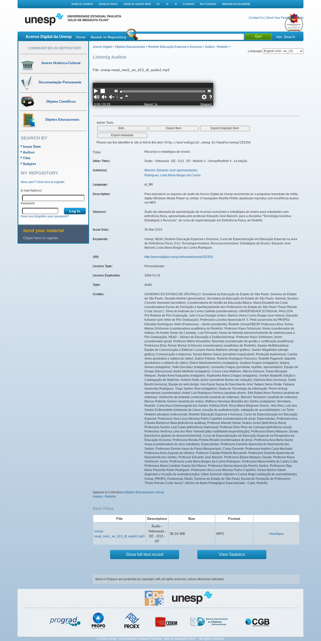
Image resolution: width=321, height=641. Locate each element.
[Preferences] (204, 97)
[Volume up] (104, 97)
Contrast (188, 4)
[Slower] (121, 97)
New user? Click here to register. (43, 182)
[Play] (96, 91)
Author (29, 152)
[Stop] (103, 91)
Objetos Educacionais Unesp (144, 492)
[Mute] (97, 97)
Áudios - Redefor (216, 47)
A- (167, 4)
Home (81, 37)
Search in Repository (108, 37)
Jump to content (82, 4)
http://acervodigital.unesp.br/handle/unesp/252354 (178, 257)
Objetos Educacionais (130, 47)
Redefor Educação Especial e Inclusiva (175, 47)
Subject (29, 164)
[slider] (121, 91)
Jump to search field (137, 4)
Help (300, 18)
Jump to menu (108, 4)
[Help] (210, 97)
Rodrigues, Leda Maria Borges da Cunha (172, 175)
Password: (28, 203)
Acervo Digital (102, 47)
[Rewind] (115, 91)
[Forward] (209, 91)
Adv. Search (285, 37)
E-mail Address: (31, 190)
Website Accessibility (236, 4)
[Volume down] (112, 97)
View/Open (276, 534)
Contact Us (256, 18)
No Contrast (208, 4)
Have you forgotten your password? (45, 216)
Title (26, 158)
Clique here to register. (41, 238)
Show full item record (144, 554)
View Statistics (232, 554)
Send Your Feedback (280, 18)
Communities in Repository (54, 48)
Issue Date (32, 146)
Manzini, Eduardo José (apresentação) (170, 170)
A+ (158, 4)
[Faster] (126, 97)
